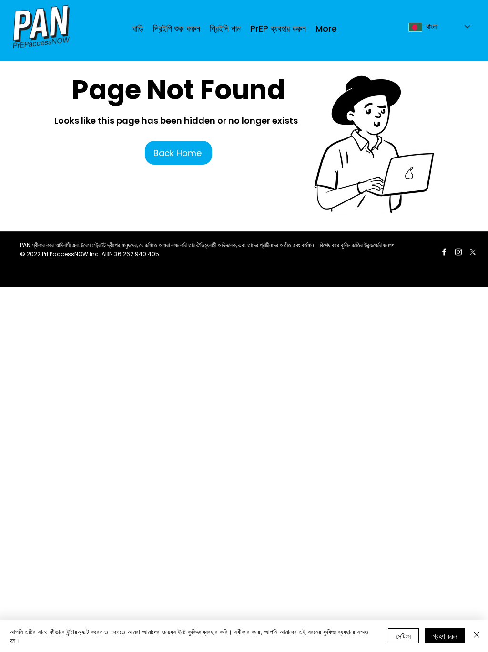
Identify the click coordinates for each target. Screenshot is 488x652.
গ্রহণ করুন (445, 636)
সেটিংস (403, 636)
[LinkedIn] (458, 252)
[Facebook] (444, 252)
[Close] (476, 635)
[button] (225, 28)
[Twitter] (473, 252)
